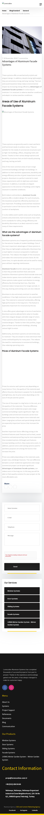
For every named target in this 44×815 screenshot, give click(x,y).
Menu (5, 695)
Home (4, 11)
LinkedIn (35, 810)
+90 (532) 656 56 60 (13, 784)
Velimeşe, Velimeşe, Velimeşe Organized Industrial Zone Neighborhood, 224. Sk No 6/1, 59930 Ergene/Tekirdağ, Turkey (23, 793)
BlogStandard (15, 11)
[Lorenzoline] (15, 4)
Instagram (23, 810)
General (26, 11)
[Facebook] (6, 487)
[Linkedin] (15, 487)
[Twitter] (10, 487)
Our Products (8, 733)
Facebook (12, 810)
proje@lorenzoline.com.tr (16, 778)
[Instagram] (11, 687)
